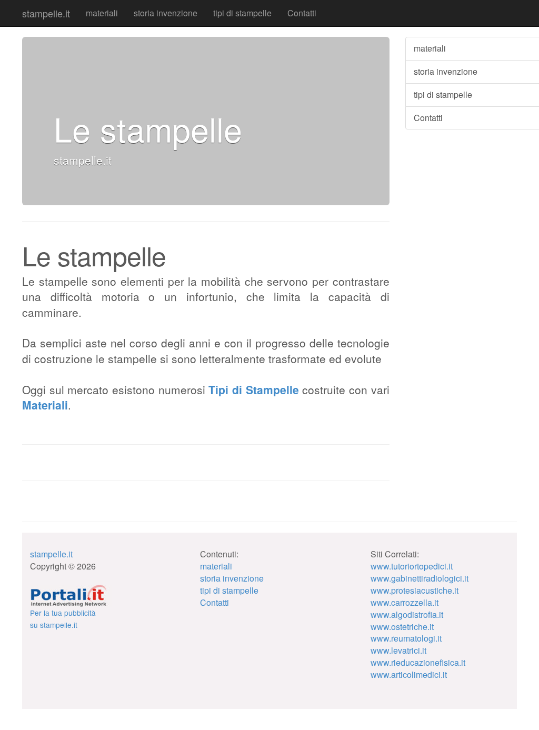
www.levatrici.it (398, 650)
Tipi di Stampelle (253, 389)
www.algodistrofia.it (407, 614)
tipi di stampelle (242, 13)
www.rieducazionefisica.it (418, 662)
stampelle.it (46, 13)
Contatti (301, 13)
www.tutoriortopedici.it (412, 566)
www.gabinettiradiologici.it (419, 578)
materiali (102, 13)
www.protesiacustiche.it (414, 590)
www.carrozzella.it (404, 602)
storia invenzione (165, 13)
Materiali (45, 405)
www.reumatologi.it (406, 638)
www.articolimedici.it (409, 674)
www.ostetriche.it (402, 627)
